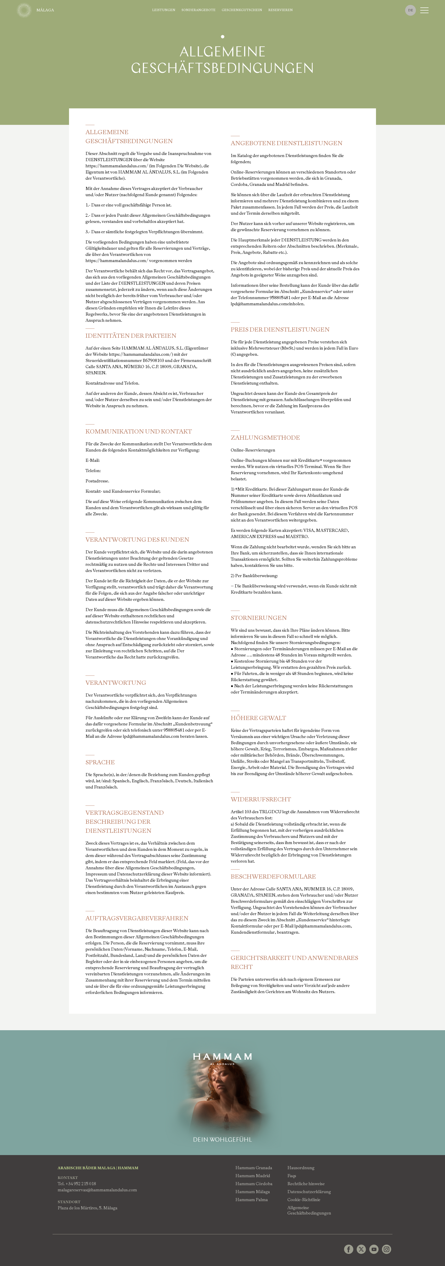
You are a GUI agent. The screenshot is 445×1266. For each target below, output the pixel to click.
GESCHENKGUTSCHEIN (242, 10)
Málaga (45, 10)
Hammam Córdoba (253, 1183)
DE (410, 10)
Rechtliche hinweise (306, 1183)
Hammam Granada (253, 1167)
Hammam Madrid (252, 1175)
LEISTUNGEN (163, 10)
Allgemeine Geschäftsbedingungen (309, 1210)
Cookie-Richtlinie (303, 1199)
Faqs (291, 1175)
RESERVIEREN (280, 10)
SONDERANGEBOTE (199, 10)
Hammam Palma (251, 1199)
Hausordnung (300, 1167)
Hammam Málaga (252, 1191)
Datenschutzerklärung (309, 1191)
